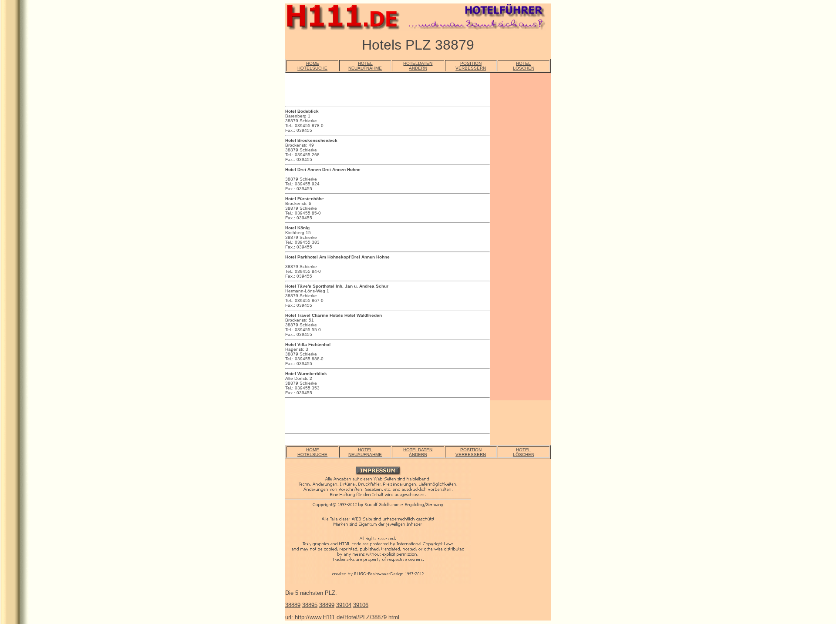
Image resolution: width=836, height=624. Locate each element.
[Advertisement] (387, 90)
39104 (343, 605)
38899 (326, 605)
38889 (292, 605)
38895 (309, 605)
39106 (360, 605)
